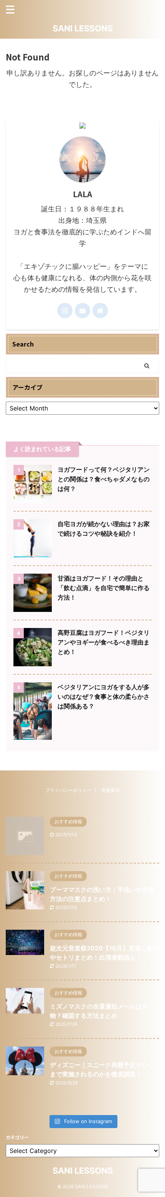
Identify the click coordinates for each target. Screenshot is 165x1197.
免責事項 (110, 790)
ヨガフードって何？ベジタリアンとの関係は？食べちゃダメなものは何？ (104, 479)
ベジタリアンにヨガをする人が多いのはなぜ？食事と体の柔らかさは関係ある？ (104, 696)
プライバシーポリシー (68, 790)
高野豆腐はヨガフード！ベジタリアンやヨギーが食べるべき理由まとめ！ (104, 642)
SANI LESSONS (83, 28)
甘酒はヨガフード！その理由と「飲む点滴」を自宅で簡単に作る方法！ (104, 587)
